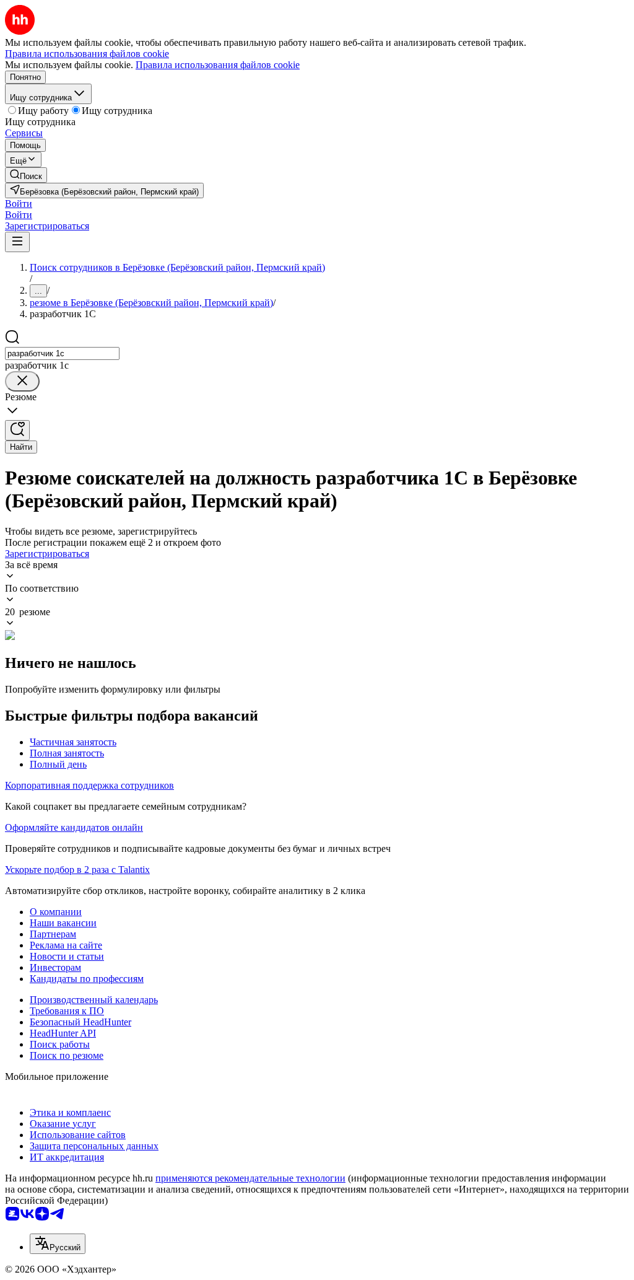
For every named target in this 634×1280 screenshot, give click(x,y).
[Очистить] (22, 381)
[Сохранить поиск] (17, 430)
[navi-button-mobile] (17, 242)
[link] (26, 175)
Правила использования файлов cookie (218, 64)
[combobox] (62, 353)
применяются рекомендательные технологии (250, 1178)
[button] (18, 203)
